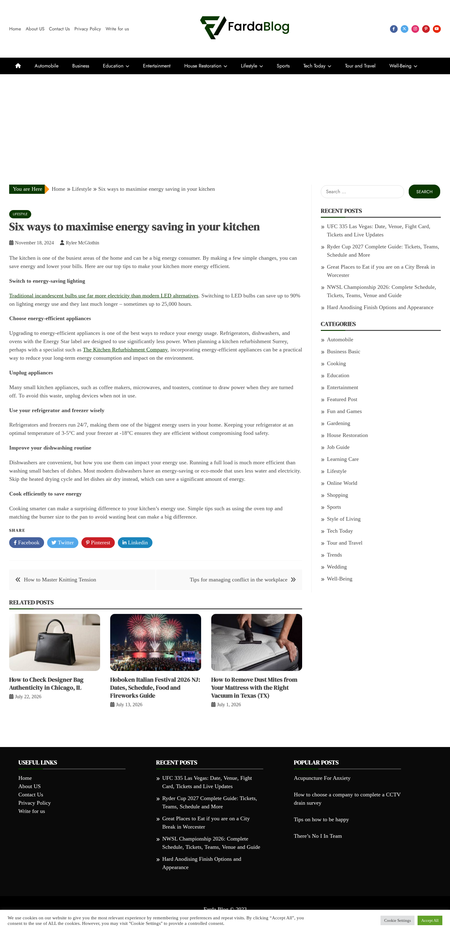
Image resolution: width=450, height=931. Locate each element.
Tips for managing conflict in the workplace (238, 580)
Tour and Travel (360, 65)
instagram (415, 29)
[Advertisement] (225, 120)
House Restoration (202, 65)
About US (35, 28)
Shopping (337, 495)
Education (113, 65)
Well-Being (400, 65)
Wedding (337, 567)
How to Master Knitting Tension (60, 580)
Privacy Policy (87, 28)
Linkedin (137, 542)
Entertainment (157, 65)
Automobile (46, 65)
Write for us (117, 28)
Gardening (338, 423)
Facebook (28, 542)
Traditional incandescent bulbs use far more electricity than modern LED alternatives (103, 296)
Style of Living (344, 519)
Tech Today (314, 65)
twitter (404, 29)
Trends (334, 555)
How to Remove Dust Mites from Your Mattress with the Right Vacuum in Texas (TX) (254, 687)
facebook (394, 29)
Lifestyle (249, 65)
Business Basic (343, 351)
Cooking (336, 363)
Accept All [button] (430, 920)
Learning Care (343, 459)
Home (15, 28)
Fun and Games (344, 411)
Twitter (65, 542)
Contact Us (59, 28)
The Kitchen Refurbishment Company (125, 350)
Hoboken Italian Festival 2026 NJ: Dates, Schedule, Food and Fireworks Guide (155, 687)
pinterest (426, 29)
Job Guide (338, 447)
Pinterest (99, 542)
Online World (342, 483)
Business (80, 65)
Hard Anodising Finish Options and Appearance (380, 307)
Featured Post (342, 399)
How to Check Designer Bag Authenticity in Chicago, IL (46, 683)
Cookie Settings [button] (397, 920)
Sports (283, 65)
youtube (437, 29)
